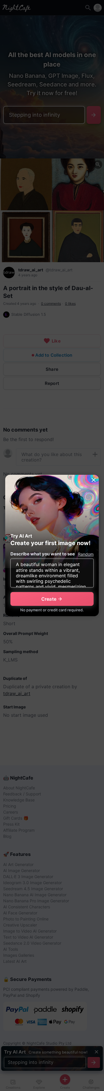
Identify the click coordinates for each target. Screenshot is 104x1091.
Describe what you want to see (42, 554)
